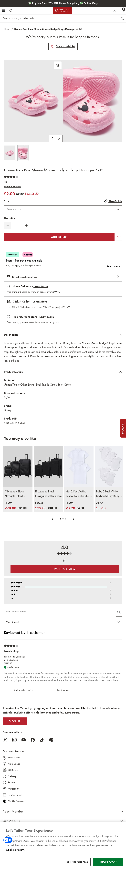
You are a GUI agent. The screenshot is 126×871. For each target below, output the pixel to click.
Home (7, 28)
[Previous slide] (52, 519)
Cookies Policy (15, 849)
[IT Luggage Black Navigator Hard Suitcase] (17, 466)
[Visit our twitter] (5, 740)
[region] (63, 846)
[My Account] (114, 10)
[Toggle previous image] (52, 138)
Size (6, 201)
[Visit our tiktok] (42, 740)
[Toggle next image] (59, 138)
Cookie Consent (16, 801)
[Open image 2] (23, 153)
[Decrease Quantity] (7, 225)
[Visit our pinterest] (51, 740)
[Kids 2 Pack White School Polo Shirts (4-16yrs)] (79, 466)
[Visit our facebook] (32, 740)
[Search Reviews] (119, 613)
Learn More (40, 286)
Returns (11, 782)
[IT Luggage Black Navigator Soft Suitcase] (48, 466)
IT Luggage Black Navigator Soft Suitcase (48, 494)
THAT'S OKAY (108, 861)
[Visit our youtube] (23, 740)
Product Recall (15, 794)
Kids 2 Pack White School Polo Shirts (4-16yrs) (78, 494)
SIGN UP (14, 721)
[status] (17, 225)
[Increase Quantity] (26, 225)
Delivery (12, 776)
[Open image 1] (9, 153)
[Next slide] (73, 519)
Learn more (113, 266)
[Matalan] (62, 10)
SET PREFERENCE (77, 861)
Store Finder (14, 757)
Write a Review (12, 186)
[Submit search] (10, 10)
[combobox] (63, 209)
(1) (5, 182)
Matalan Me (14, 788)
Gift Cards (13, 770)
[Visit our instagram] (14, 740)
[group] (16, 506)
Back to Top (63, 690)
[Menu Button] (3, 10)
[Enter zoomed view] (57, 65)
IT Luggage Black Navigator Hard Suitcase (14, 494)
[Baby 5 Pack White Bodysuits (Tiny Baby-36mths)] (109, 466)
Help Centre (14, 763)
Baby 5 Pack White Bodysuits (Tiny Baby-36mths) (108, 494)
